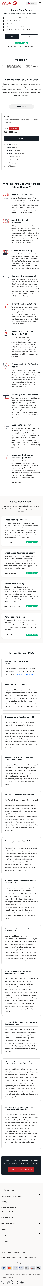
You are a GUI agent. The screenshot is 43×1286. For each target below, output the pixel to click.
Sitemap (4, 1263)
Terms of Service (19, 1253)
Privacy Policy (6, 1253)
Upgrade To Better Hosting (20, 1169)
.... (30, 537)
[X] (12, 1282)
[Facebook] (3, 1282)
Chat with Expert (29, 37)
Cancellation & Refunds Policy (12, 1258)
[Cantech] (9, 5)
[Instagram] (8, 1282)
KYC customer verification (27, 674)
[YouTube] (17, 1282)
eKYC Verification (30, 1258)
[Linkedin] (22, 1282)
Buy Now (20, 138)
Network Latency (15, 1263)
